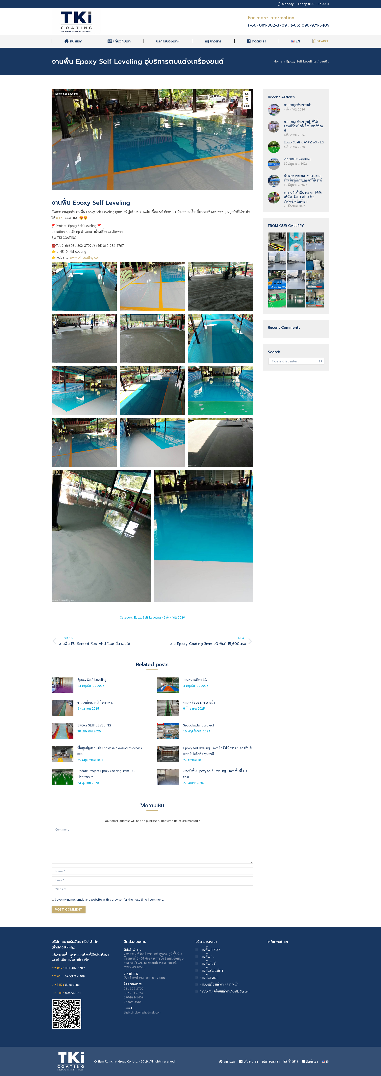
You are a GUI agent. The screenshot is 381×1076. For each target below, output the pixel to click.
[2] (315, 298)
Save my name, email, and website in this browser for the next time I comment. (109, 899)
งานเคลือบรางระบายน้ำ (199, 702)
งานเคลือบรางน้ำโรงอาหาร (95, 702)
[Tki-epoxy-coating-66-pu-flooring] (277, 298)
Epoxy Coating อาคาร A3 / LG (304, 142)
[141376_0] (277, 260)
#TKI (60, 217)
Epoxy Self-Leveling (91, 679)
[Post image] (62, 685)
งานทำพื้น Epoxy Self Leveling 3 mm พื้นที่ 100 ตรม (215, 774)
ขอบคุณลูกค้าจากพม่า (297, 105)
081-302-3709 (75, 968)
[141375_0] (296, 260)
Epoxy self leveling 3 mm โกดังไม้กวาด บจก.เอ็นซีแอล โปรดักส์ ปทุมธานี (217, 751)
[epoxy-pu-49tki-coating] (277, 241)
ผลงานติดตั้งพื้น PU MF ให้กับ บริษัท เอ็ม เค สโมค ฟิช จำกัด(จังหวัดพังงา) (303, 197)
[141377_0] (296, 279)
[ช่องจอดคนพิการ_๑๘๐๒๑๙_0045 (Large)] (315, 241)
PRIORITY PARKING (297, 159)
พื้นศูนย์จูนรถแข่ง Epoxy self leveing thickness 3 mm (110, 751)
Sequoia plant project (198, 725)
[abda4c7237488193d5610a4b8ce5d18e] (296, 241)
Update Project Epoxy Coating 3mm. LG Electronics (106, 774)
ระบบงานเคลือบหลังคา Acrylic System (225, 991)
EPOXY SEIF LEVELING (94, 725)
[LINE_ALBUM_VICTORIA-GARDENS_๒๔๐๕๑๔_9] (277, 279)
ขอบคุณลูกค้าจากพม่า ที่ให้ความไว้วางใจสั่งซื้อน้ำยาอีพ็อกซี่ (303, 126)
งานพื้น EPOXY (210, 949)
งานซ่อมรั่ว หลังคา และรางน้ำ (219, 984)
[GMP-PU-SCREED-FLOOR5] (296, 298)
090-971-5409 (75, 976)
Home (278, 61)
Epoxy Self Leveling (301, 61)
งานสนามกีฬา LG (195, 679)
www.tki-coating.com (85, 257)
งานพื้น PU (207, 956)
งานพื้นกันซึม (208, 963)
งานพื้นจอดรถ (209, 977)
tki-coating (72, 984)
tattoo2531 (73, 993)
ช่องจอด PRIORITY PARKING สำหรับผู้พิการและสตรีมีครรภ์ (303, 178)
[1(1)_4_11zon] (315, 279)
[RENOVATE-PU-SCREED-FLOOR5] (315, 260)
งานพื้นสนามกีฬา (211, 970)
